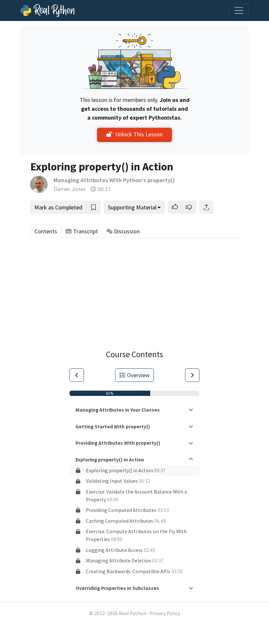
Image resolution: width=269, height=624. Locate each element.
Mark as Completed (58, 207)
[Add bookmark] (93, 207)
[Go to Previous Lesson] (77, 375)
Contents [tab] (45, 231)
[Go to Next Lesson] (192, 375)
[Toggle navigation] (239, 10)
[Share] (206, 207)
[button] (175, 207)
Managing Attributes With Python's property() (114, 180)
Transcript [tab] (85, 231)
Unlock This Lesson (139, 134)
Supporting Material (132, 207)
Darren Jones (69, 189)
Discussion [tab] (127, 231)
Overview (138, 375)
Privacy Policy (165, 613)
